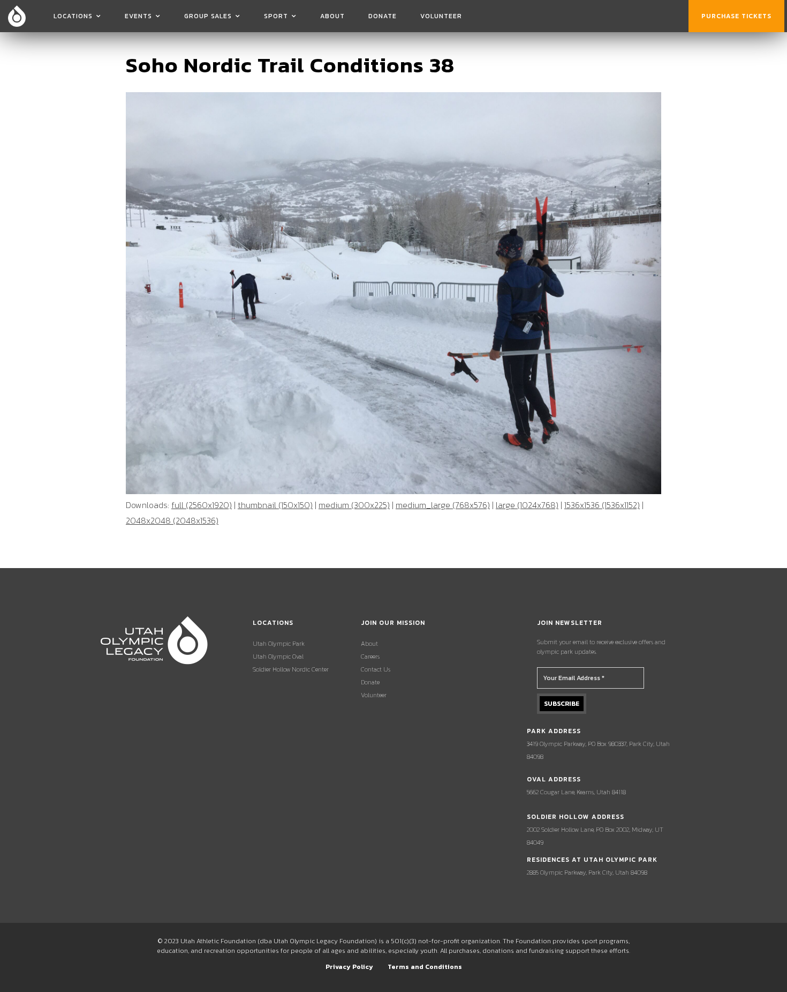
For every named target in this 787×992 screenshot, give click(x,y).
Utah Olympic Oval (278, 656)
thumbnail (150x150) (275, 504)
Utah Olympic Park (279, 643)
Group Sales (208, 16)
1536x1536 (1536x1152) (602, 504)
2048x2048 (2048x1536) (172, 520)
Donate (382, 16)
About (332, 16)
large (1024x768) (527, 504)
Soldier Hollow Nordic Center (291, 669)
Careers (370, 656)
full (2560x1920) (201, 504)
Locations (73, 16)
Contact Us (375, 669)
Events (138, 16)
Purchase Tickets (736, 16)
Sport (276, 16)
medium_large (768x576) (443, 504)
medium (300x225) (354, 504)
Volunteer (441, 16)
